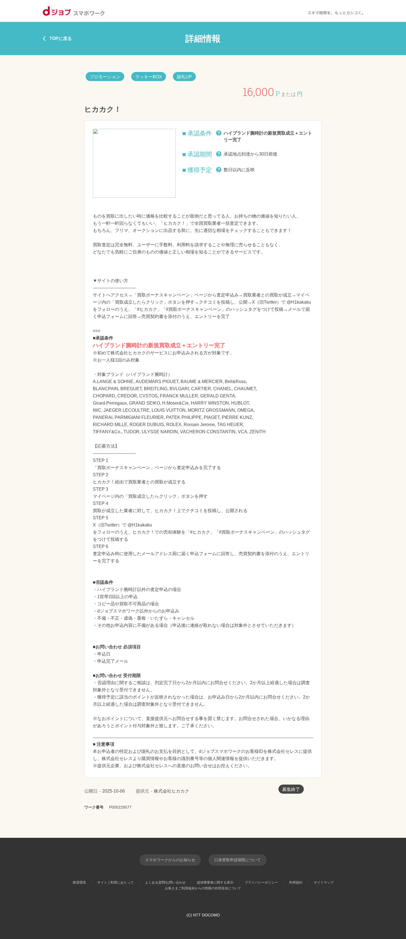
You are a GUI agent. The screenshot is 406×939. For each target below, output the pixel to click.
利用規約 (295, 882)
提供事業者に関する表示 (215, 882)
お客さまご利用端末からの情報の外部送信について (203, 888)
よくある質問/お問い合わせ (165, 882)
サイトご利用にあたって (115, 882)
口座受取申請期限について (237, 860)
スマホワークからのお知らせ (170, 860)
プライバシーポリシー (261, 882)
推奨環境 (79, 882)
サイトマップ (324, 882)
